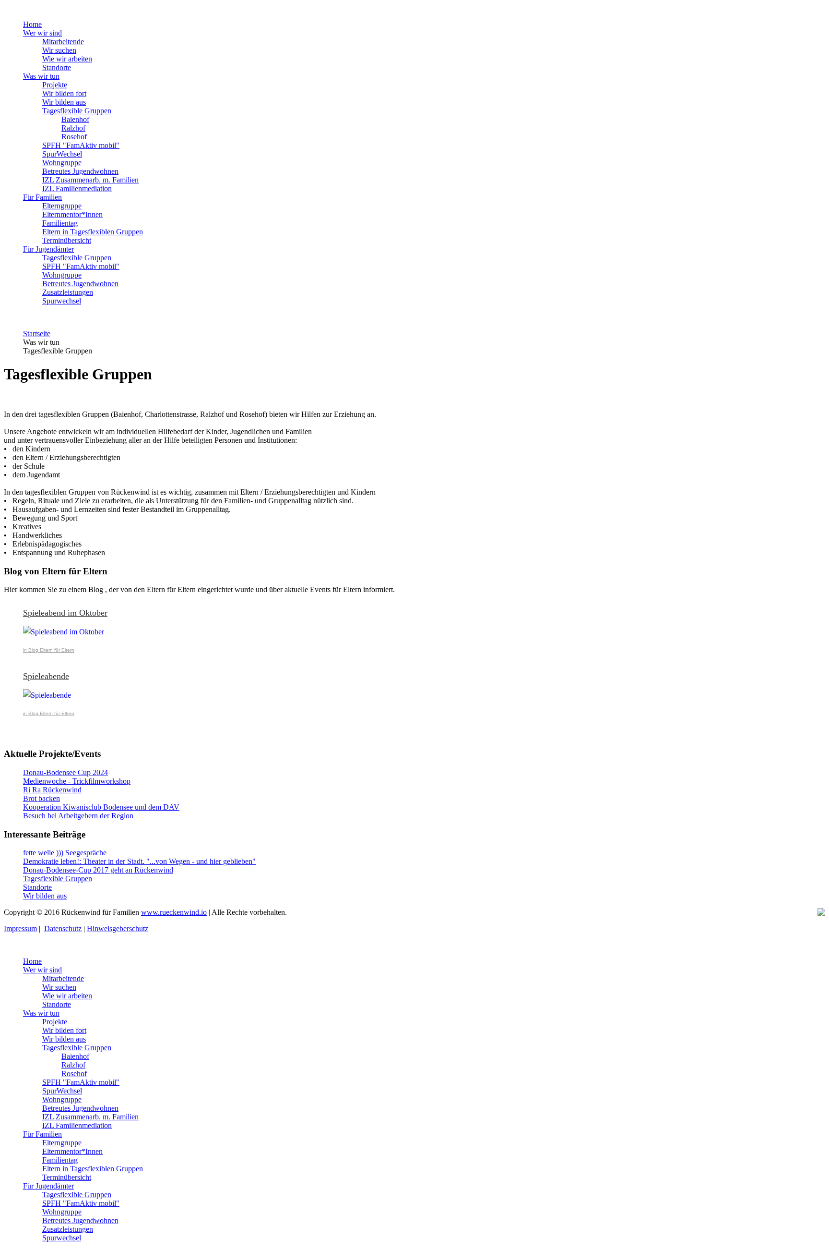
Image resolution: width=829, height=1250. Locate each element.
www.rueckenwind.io (174, 912)
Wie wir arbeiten (67, 59)
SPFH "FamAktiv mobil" (80, 145)
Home (32, 24)
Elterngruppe (62, 206)
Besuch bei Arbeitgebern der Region (78, 816)
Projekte (54, 85)
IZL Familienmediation (77, 188)
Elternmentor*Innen (72, 214)
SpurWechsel (62, 154)
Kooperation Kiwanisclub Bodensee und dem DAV (101, 807)
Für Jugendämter (48, 249)
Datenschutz (63, 928)
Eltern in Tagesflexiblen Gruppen (92, 232)
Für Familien (42, 197)
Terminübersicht (66, 240)
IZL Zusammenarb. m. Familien (90, 180)
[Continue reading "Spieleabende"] (424, 695)
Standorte (56, 67)
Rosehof (74, 137)
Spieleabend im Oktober (65, 613)
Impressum (20, 928)
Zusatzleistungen (67, 292)
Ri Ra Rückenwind (52, 790)
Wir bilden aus (64, 102)
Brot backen (41, 798)
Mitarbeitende (63, 41)
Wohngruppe (62, 162)
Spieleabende (46, 676)
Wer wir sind (42, 33)
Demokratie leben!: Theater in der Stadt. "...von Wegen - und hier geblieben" (139, 861)
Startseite (36, 333)
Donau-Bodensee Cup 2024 (65, 772)
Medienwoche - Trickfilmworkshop (76, 781)
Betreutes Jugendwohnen (80, 171)
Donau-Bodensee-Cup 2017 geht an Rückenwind (98, 870)
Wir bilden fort (64, 93)
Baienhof (75, 119)
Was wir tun (41, 76)
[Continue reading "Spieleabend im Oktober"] (424, 632)
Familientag (60, 223)
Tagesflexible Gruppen (76, 111)
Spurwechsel (61, 301)
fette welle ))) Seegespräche (65, 853)
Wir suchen (59, 50)
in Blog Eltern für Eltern (48, 650)
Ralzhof (73, 128)
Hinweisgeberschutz (117, 928)
